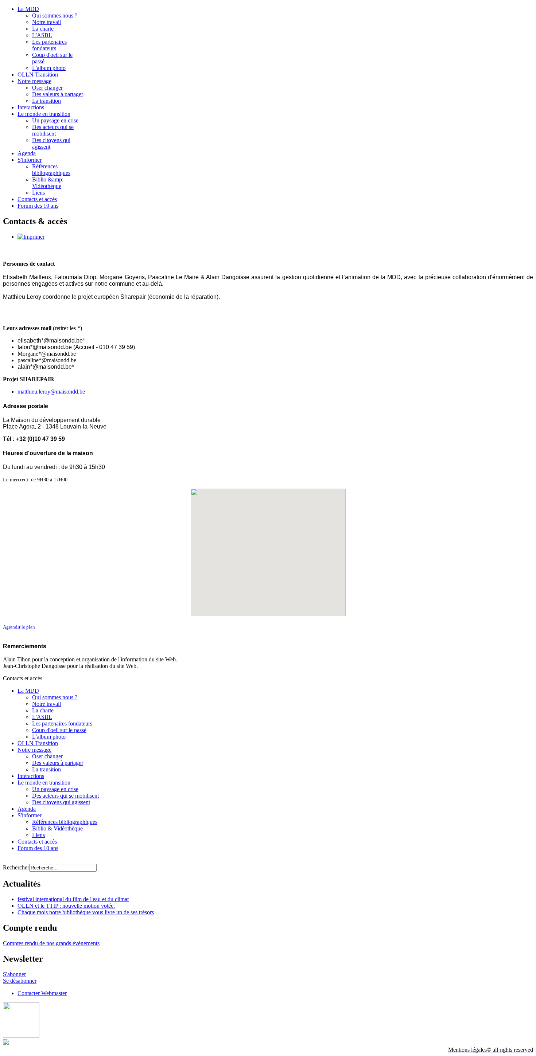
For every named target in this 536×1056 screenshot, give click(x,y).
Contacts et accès (37, 199)
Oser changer (47, 88)
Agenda (27, 153)
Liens (38, 192)
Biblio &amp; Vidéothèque (47, 182)
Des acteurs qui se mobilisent (53, 130)
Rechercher (16, 867)
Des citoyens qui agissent (61, 802)
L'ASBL (42, 35)
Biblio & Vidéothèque (57, 828)
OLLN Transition (38, 74)
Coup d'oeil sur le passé (59, 730)
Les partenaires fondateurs (49, 45)
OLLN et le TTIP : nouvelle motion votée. (66, 906)
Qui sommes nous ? (54, 15)
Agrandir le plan (19, 627)
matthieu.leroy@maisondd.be (51, 391)
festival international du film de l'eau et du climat (73, 899)
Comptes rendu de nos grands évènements (51, 943)
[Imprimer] (31, 237)
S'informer (30, 160)
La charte (43, 29)
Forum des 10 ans (38, 206)
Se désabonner (19, 981)
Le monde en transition (44, 114)
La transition (46, 101)
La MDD (28, 9)
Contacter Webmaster (42, 993)
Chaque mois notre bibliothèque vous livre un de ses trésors (86, 912)
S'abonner (14, 974)
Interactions (31, 107)
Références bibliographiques (51, 169)
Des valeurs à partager (57, 94)
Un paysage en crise (55, 120)
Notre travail (46, 22)
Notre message (34, 81)
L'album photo (49, 68)
